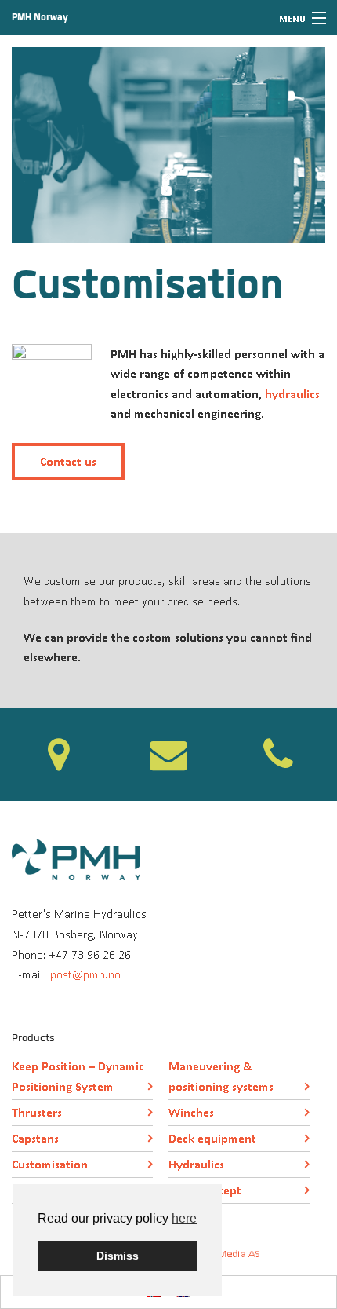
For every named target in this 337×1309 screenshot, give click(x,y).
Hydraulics (196, 1164)
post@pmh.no (85, 974)
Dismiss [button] (117, 1255)
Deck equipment (212, 1138)
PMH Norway (40, 17)
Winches (191, 1112)
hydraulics (291, 393)
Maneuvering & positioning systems (221, 1076)
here (184, 1218)
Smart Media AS (224, 1254)
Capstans (35, 1138)
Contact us (68, 461)
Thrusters (37, 1112)
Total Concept (204, 1190)
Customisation (50, 1164)
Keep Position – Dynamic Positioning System (78, 1076)
